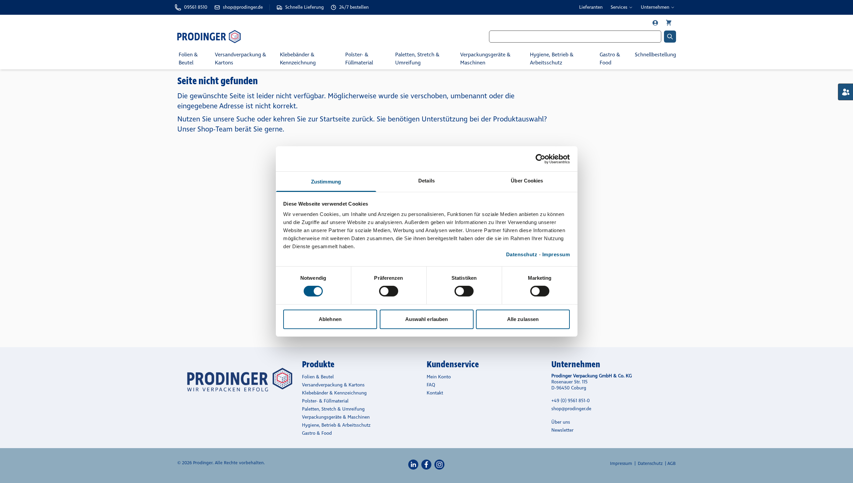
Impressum (556, 254)
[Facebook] (426, 464)
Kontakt (435, 393)
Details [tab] (426, 180)
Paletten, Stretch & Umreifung (417, 58)
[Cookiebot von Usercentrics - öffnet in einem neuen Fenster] (540, 159)
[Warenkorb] (668, 22)
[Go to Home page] (260, 36)
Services (619, 7)
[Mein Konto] (656, 22)
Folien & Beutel (188, 58)
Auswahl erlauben (426, 319)
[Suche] (670, 37)
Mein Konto (439, 377)
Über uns (560, 422)
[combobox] (575, 37)
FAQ (431, 385)
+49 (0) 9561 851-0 (570, 401)
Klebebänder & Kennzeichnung (298, 58)
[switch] (388, 291)
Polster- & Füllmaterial (359, 58)
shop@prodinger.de (571, 409)
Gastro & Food (610, 58)
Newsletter (562, 430)
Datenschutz (522, 254)
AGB (671, 463)
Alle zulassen (523, 319)
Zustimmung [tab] (326, 181)
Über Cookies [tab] (527, 180)
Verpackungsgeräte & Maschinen (485, 58)
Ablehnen (330, 319)
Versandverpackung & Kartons (240, 58)
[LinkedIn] (413, 464)
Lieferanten (591, 7)
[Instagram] (439, 464)
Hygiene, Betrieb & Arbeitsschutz (551, 58)
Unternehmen (655, 7)
